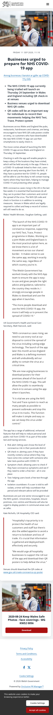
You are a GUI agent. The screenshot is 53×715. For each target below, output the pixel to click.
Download (26, 630)
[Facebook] (24, 667)
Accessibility (26, 658)
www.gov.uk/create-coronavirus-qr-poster (23, 572)
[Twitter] (29, 667)
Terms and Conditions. (26, 653)
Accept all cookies (37, 710)
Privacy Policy (26, 648)
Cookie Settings (26, 676)
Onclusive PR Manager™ (32, 686)
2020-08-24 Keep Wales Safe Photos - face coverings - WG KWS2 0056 (26, 620)
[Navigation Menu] (48, 4)
